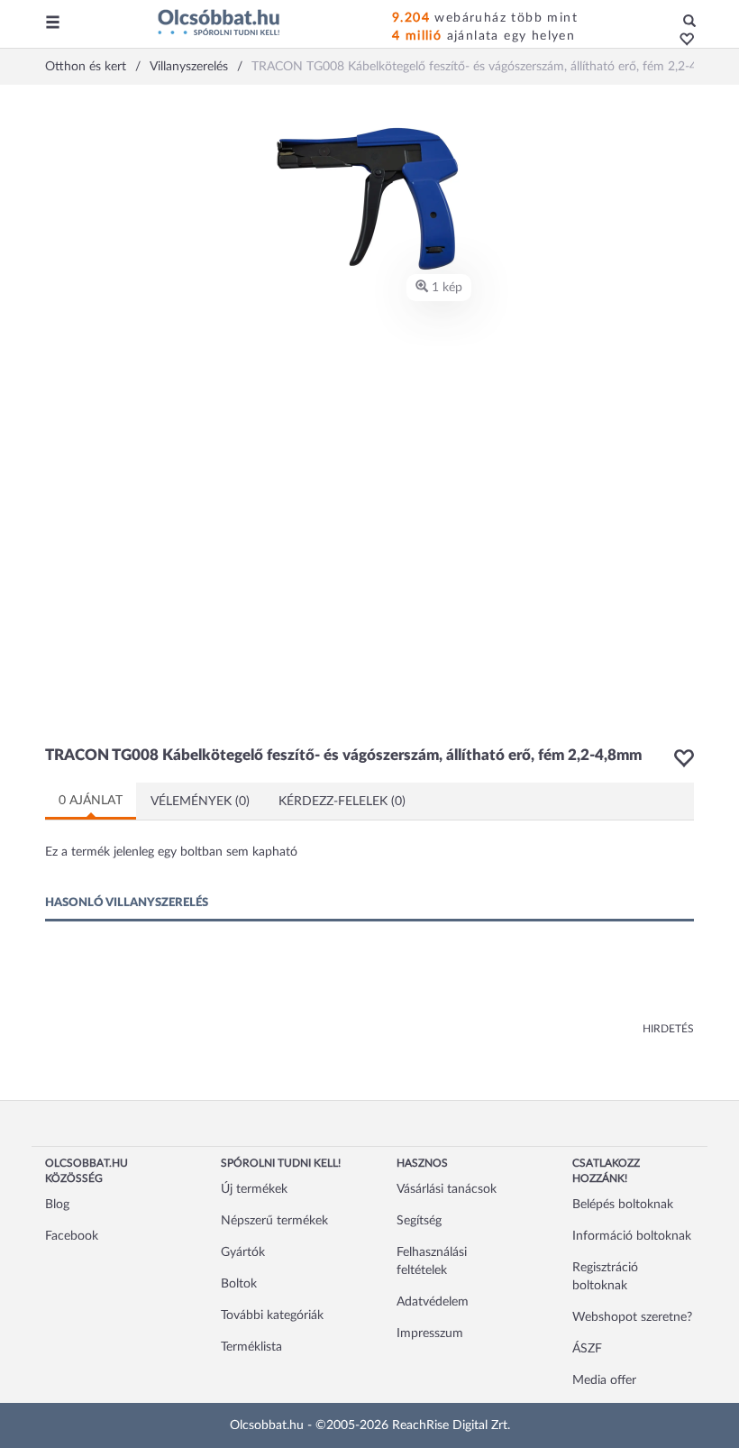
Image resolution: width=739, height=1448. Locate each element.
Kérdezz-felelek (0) (342, 801)
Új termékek (254, 1189)
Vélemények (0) (200, 801)
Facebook (71, 1236)
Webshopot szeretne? (632, 1317)
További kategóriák (272, 1315)
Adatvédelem (433, 1302)
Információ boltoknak (631, 1236)
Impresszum (430, 1333)
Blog (57, 1204)
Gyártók (243, 1252)
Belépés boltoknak (622, 1204)
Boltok (239, 1284)
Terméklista (251, 1347)
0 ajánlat (91, 800)
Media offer (604, 1380)
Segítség (419, 1220)
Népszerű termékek (274, 1220)
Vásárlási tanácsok (447, 1189)
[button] (682, 40)
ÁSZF (587, 1349)
